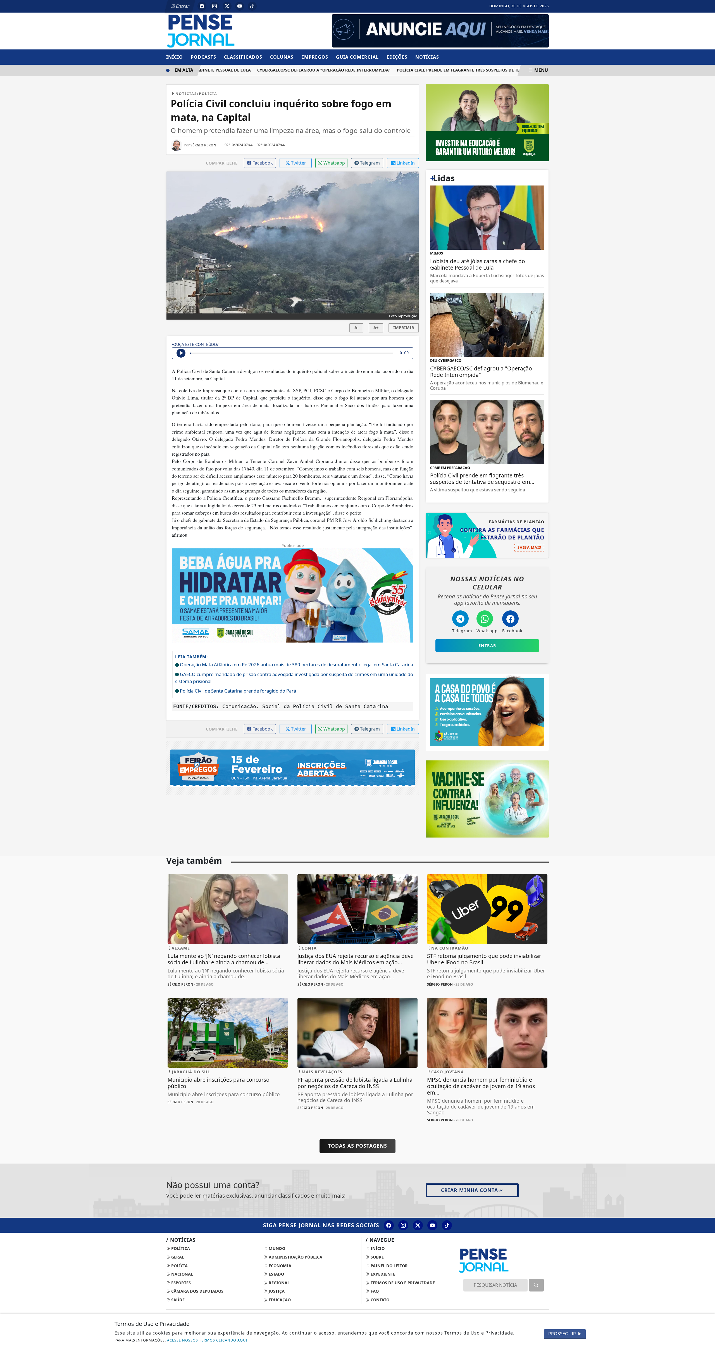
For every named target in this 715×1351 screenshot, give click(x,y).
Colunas (282, 57)
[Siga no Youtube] (239, 6)
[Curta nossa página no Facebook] (389, 1225)
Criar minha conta (469, 1190)
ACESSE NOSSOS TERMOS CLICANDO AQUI (207, 1340)
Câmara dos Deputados (196, 1291)
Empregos (314, 57)
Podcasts (203, 57)
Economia (279, 1265)
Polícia (179, 1265)
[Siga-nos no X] (418, 1225)
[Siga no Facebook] (201, 6)
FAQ (374, 1291)
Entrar (182, 6)
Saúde (177, 1299)
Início (174, 57)
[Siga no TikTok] (252, 6)
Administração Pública (295, 1257)
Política (180, 1248)
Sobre (377, 1257)
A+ (375, 327)
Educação (279, 1299)
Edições (397, 57)
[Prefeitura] (487, 122)
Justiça (276, 1291)
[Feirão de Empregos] (292, 768)
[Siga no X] (227, 6)
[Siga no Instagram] (214, 6)
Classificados (243, 57)
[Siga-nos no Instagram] (403, 1225)
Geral (177, 1257)
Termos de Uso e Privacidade (402, 1282)
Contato (379, 1299)
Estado (276, 1274)
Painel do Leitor (389, 1265)
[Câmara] (487, 712)
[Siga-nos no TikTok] (447, 1225)
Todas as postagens (357, 1145)
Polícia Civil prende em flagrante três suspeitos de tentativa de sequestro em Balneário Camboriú (487, 70)
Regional (279, 1282)
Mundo (276, 1248)
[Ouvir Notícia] (181, 353)
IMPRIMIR (403, 327)
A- (356, 327)
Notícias (427, 57)
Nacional (181, 1274)
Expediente (382, 1274)
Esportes (180, 1282)
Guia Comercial (357, 57)
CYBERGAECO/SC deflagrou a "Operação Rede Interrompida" (300, 70)
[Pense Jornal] (227, 30)
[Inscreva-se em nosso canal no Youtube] (432, 1225)
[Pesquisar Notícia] (536, 1285)
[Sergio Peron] (440, 30)
